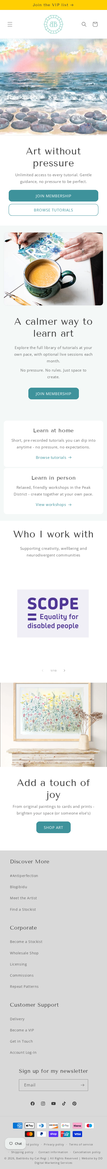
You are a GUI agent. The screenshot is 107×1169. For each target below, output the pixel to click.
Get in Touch (21, 1041)
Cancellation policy (87, 1152)
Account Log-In (23, 1052)
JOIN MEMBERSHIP (53, 195)
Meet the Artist (23, 898)
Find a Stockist (23, 909)
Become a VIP (22, 1030)
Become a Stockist (26, 941)
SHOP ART (53, 827)
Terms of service (81, 1144)
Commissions (22, 975)
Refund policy (29, 1144)
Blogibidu (18, 886)
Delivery (17, 1019)
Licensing (18, 964)
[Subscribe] (82, 1085)
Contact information (53, 1152)
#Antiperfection (24, 875)
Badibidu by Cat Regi (31, 1158)
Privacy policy (54, 1144)
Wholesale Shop (24, 953)
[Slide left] (42, 670)
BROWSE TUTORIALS (53, 209)
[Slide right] (64, 670)
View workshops (51, 504)
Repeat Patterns (24, 986)
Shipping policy (22, 1152)
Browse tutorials (51, 457)
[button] (9, 24)
